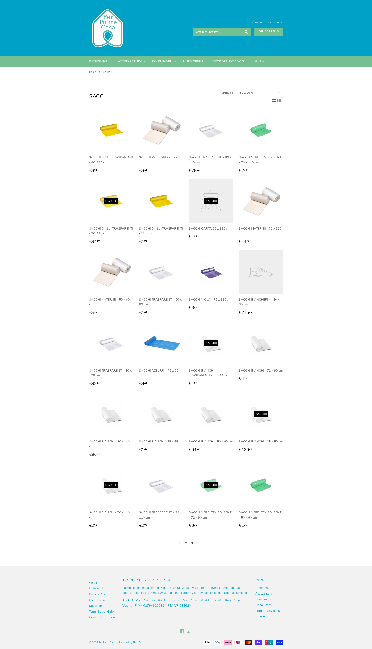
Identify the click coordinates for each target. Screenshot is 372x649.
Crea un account (273, 22)
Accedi (255, 22)
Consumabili (163, 61)
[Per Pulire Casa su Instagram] (188, 631)
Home (92, 72)
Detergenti (99, 61)
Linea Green (193, 61)
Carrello (271, 31)
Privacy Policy (98, 594)
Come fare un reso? (102, 617)
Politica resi (97, 600)
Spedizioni (96, 606)
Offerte (260, 616)
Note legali (96, 588)
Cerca (93, 583)
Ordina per (227, 93)
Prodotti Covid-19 (229, 61)
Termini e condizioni (102, 611)
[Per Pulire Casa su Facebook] (182, 631)
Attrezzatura (130, 61)
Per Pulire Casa (107, 642)
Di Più (258, 61)
